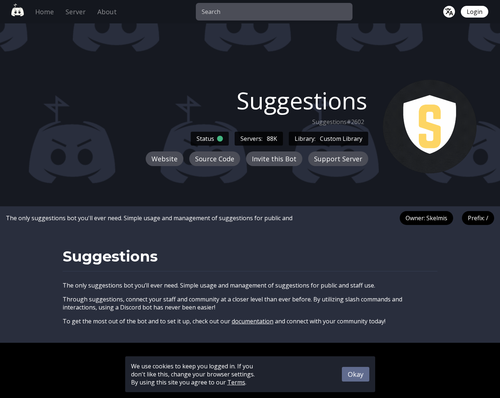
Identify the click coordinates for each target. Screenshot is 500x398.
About (107, 11)
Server (76, 11)
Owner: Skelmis (426, 218)
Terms (236, 382)
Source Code (214, 158)
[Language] (449, 12)
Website (165, 158)
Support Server (338, 158)
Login (474, 12)
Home (44, 11)
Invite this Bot (274, 158)
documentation (252, 321)
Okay (355, 374)
